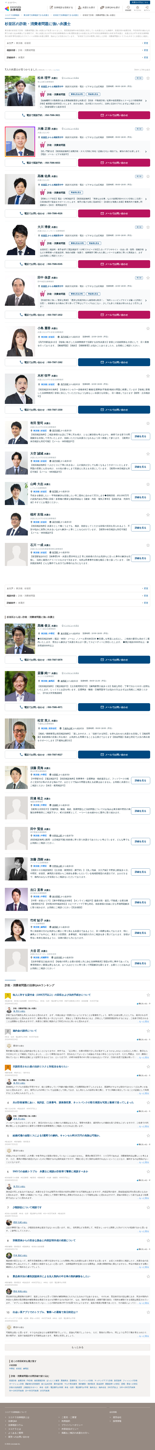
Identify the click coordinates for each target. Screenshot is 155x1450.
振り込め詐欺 (46, 1384)
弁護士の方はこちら (140, 2)
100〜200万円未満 (127, 1387)
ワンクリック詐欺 (85, 1381)
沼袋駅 (55, 805)
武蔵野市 (45, 957)
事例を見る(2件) (77, 94)
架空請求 (117, 1381)
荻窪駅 (55, 491)
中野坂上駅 (57, 835)
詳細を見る (140, 436)
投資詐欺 (12, 1381)
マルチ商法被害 (70, 1384)
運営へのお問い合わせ (18, 1437)
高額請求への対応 (112, 1384)
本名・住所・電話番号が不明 (76, 1387)
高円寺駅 (65, 337)
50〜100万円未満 (16, 1391)
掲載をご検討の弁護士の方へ (75, 1433)
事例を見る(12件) (77, 243)
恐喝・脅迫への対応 (129, 1384)
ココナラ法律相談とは (18, 1417)
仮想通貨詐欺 (39, 1381)
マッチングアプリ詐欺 (103, 1381)
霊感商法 (73, 1381)
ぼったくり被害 (53, 1381)
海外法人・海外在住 (98, 1387)
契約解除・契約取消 (87, 1384)
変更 (146, 43)
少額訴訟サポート (30, 1387)
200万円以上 (113, 1387)
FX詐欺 (30, 1381)
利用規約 (66, 1421)
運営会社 (117, 1417)
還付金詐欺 (58, 1384)
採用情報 (117, 1421)
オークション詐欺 (16, 1384)
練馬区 (52, 681)
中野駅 (55, 775)
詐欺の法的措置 (15, 1387)
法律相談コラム (15, 1425)
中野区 (52, 633)
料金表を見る (93, 94)
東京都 (44, 337)
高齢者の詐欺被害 (32, 1384)
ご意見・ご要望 (69, 1417)
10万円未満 (44, 1391)
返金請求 (100, 1384)
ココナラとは (14, 1429)
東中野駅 (65, 633)
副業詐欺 (21, 1381)
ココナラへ (11, 3)
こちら (57, 70)
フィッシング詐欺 (130, 1381)
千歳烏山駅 (68, 728)
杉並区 (44, 86)
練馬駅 (64, 681)
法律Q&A (12, 1421)
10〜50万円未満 (31, 1391)
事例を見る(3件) (77, 294)
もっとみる (77, 1347)
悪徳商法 (64, 1381)
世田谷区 (53, 728)
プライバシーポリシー (72, 1425)
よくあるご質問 (15, 1433)
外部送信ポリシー (70, 1429)
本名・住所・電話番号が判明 (51, 1387)
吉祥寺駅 (58, 957)
